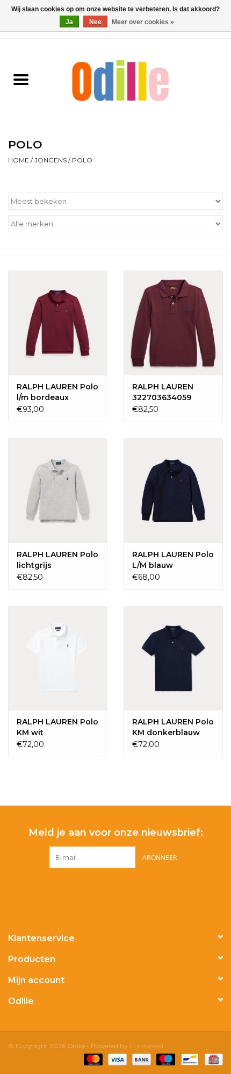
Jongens (50, 160)
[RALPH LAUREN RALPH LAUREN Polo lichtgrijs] (57, 490)
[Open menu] (21, 79)
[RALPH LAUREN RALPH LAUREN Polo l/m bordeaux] (57, 323)
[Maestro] (165, 1059)
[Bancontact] (188, 1059)
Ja (69, 22)
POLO (82, 160)
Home (18, 160)
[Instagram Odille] (125, 890)
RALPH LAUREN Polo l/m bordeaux (57, 392)
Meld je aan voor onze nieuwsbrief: (115, 832)
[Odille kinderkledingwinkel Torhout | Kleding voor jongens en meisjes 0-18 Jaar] (136, 80)
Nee (95, 22)
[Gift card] (212, 1059)
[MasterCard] (92, 1059)
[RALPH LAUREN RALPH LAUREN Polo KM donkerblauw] (173, 658)
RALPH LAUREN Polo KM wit (57, 727)
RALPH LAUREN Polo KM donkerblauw (173, 727)
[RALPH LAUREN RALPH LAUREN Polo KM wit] (57, 658)
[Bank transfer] (140, 1059)
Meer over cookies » (143, 22)
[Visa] (116, 1059)
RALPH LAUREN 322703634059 (162, 392)
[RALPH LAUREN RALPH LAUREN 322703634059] (173, 323)
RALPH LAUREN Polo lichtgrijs (57, 560)
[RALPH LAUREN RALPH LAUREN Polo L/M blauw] (173, 490)
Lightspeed (146, 1046)
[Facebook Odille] (105, 890)
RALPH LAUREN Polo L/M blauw (173, 560)
